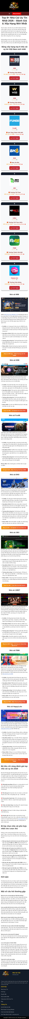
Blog (2, 1001)
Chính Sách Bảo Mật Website (7, 1012)
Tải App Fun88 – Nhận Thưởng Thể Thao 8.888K (14, 469)
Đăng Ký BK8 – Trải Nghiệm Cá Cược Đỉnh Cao (14, 527)
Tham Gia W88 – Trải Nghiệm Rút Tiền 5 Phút (14, 410)
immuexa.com (14, 1017)
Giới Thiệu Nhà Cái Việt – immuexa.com (10, 1014)
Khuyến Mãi (3, 994)
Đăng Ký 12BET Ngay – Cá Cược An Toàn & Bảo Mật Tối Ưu (14, 644)
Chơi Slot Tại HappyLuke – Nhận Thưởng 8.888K (14, 760)
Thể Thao (3, 991)
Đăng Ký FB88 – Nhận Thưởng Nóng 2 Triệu (14, 701)
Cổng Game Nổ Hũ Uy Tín (7, 999)
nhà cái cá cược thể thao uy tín (11, 314)
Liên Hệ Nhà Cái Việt (5, 1007)
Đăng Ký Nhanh (16, 13)
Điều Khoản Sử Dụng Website (7, 1009)
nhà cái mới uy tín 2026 (8, 673)
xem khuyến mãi (21, 818)
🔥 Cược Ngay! (14, 78)
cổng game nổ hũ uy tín (6, 728)
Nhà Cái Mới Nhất (5, 996)
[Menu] (9, 14)
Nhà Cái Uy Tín (4, 989)
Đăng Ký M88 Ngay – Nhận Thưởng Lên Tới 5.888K (14, 354)
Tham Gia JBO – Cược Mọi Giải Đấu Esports (14, 585)
